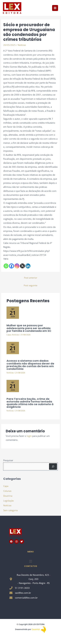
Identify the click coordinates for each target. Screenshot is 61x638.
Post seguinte (30, 285)
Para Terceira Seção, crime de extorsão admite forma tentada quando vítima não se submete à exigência (30, 403)
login (29, 435)
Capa (9, 334)
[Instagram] (17, 265)
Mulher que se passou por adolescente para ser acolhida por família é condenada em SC (29, 328)
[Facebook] (11, 265)
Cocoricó (36, 629)
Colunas (7, 490)
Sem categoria (10, 510)
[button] (30, 561)
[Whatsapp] (6, 265)
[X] (22, 265)
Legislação (8, 500)
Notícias (22, 44)
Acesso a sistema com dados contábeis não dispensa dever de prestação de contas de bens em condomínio (30, 365)
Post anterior (30, 277)
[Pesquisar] (53, 466)
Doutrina (7, 495)
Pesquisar (8, 460)
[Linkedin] (27, 265)
